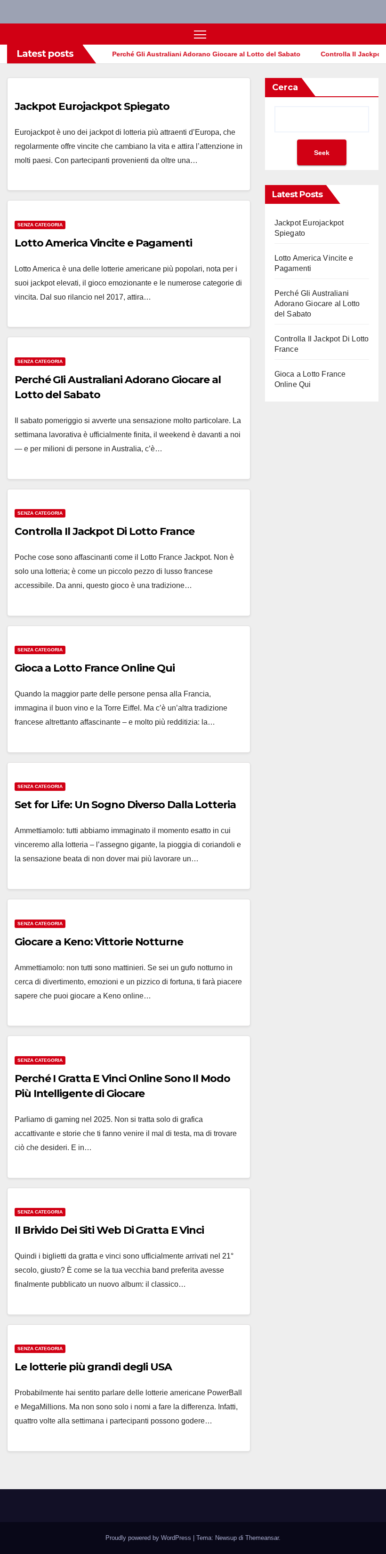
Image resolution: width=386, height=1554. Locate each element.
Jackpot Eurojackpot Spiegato (92, 106)
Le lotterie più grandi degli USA (93, 1367)
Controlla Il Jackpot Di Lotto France (104, 531)
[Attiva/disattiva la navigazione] (200, 34)
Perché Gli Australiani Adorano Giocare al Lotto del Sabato (317, 303)
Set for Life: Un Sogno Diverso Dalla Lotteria (125, 804)
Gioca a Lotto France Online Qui (95, 668)
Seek (322, 152)
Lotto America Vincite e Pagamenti (103, 243)
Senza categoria (40, 224)
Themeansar (262, 1537)
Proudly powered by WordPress (149, 1537)
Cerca (285, 87)
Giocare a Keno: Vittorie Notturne (99, 941)
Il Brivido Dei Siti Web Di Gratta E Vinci (109, 1230)
